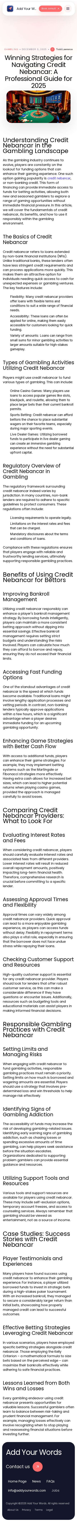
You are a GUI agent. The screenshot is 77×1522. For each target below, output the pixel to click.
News (36, 1481)
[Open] (67, 8)
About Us (12, 1510)
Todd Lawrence (64, 49)
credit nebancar (59, 178)
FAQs (51, 1481)
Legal (49, 1510)
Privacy (26, 1510)
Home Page (17, 1481)
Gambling (11, 49)
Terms (39, 1510)
